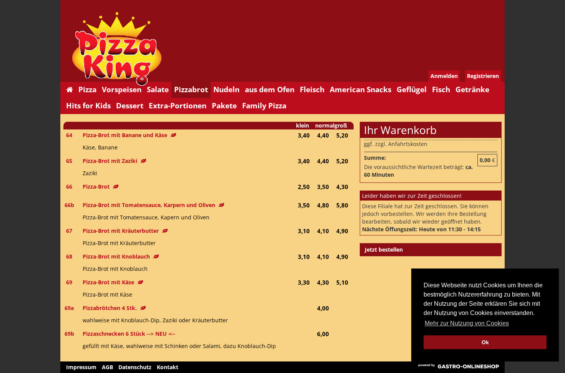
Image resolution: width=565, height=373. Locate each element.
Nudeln (226, 89)
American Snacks (360, 89)
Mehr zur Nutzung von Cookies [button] (467, 323)
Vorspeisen (121, 89)
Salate (158, 89)
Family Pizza (264, 106)
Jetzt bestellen (384, 249)
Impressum (81, 367)
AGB (107, 367)
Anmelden (444, 76)
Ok (485, 342)
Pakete (224, 106)
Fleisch (312, 89)
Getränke (472, 89)
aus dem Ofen (269, 89)
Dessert (129, 106)
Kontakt (167, 367)
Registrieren (483, 76)
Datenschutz (134, 367)
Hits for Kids (88, 106)
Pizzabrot (191, 89)
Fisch (441, 89)
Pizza (87, 89)
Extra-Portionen (177, 106)
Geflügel (412, 89)
